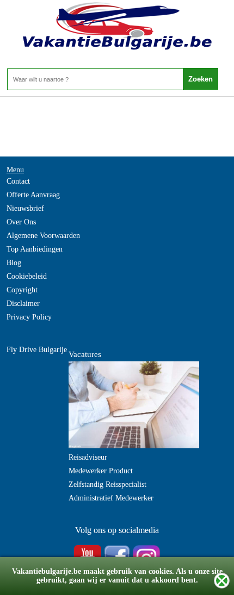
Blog (14, 263)
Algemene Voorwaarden (43, 235)
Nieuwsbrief (25, 208)
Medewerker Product (101, 471)
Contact (18, 181)
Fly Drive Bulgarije (37, 350)
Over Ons (21, 222)
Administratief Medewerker (111, 498)
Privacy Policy (29, 317)
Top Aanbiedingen (35, 249)
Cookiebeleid (27, 276)
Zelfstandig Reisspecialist (107, 484)
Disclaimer (23, 303)
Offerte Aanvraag (33, 195)
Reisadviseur (88, 457)
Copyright (22, 290)
